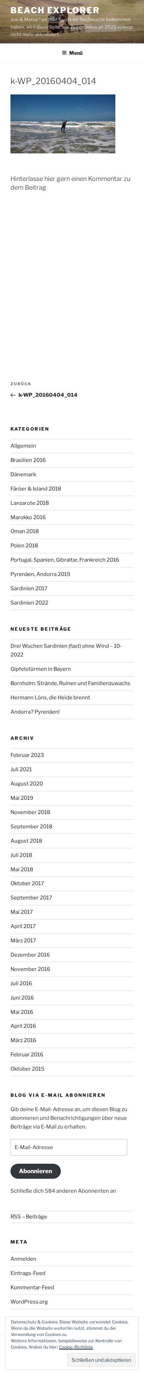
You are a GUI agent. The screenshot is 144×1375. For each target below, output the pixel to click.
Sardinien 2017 (29, 588)
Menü (75, 53)
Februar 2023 (27, 755)
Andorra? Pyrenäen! (35, 712)
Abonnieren (35, 1171)
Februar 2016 (26, 1054)
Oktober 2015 (27, 1069)
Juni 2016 (22, 998)
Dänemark (23, 474)
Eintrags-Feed (27, 1273)
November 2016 (30, 969)
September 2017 (31, 898)
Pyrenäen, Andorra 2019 (40, 574)
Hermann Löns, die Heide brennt (50, 697)
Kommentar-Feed (32, 1287)
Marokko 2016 (28, 517)
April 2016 (23, 1026)
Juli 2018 (21, 855)
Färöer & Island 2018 (35, 489)
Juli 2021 (21, 769)
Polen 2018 (24, 545)
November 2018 (30, 812)
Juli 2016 (21, 983)
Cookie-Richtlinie (76, 1347)
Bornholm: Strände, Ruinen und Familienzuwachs (70, 683)
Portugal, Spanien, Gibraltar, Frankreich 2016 (64, 560)
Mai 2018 (21, 869)
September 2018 (31, 826)
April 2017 (23, 926)
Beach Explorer (55, 10)
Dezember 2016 (30, 955)
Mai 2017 (21, 912)
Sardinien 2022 (29, 603)
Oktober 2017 (27, 883)
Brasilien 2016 (28, 460)
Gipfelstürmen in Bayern (40, 669)
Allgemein (23, 446)
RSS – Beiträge (28, 1217)
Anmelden (23, 1259)
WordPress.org (29, 1302)
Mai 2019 (21, 798)
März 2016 (23, 1040)
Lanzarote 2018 (29, 503)
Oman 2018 (24, 531)
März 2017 (23, 940)
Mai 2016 (21, 1012)
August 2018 (26, 841)
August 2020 (26, 784)
